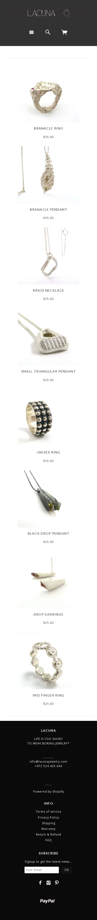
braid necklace (48, 290)
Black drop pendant (48, 533)
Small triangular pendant (48, 371)
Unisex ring (48, 452)
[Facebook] (40, 882)
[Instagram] (48, 882)
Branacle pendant (48, 209)
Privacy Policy (48, 817)
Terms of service (48, 812)
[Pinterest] (56, 882)
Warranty (48, 829)
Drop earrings (48, 614)
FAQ (48, 840)
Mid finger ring (48, 695)
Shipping (48, 823)
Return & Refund (48, 834)
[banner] (48, 13)
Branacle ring (48, 128)
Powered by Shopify (48, 792)
